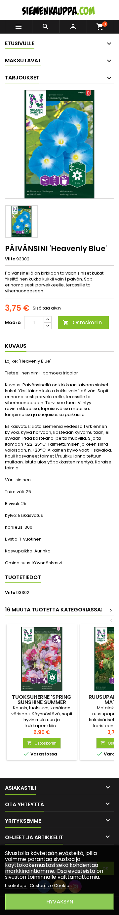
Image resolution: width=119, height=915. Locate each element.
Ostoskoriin (82, 322)
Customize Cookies (51, 885)
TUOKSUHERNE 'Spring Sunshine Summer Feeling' (41, 702)
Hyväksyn (59, 901)
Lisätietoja (16, 885)
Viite (10, 259)
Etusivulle (19, 43)
